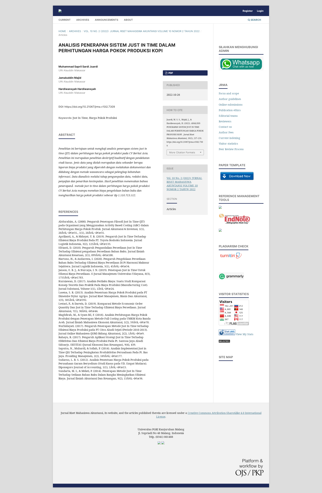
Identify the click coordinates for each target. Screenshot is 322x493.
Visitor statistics (228, 143)
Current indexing (229, 138)
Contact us (225, 127)
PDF (170, 72)
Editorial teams (228, 116)
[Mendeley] (220, 207)
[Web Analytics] (224, 341)
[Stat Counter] (227, 334)
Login (260, 10)
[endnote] (234, 223)
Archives (82, 19)
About (128, 19)
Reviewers (225, 121)
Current (65, 19)
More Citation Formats (182, 152)
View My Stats (244, 334)
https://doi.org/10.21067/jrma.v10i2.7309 (89, 106)
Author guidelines (230, 99)
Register (248, 10)
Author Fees (226, 132)
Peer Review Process (231, 149)
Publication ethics (230, 110)
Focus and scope (229, 93)
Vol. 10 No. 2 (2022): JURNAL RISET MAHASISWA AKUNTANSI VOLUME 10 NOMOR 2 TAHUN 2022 (142, 31)
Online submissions (230, 104)
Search (255, 19)
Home (62, 31)
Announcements (106, 19)
